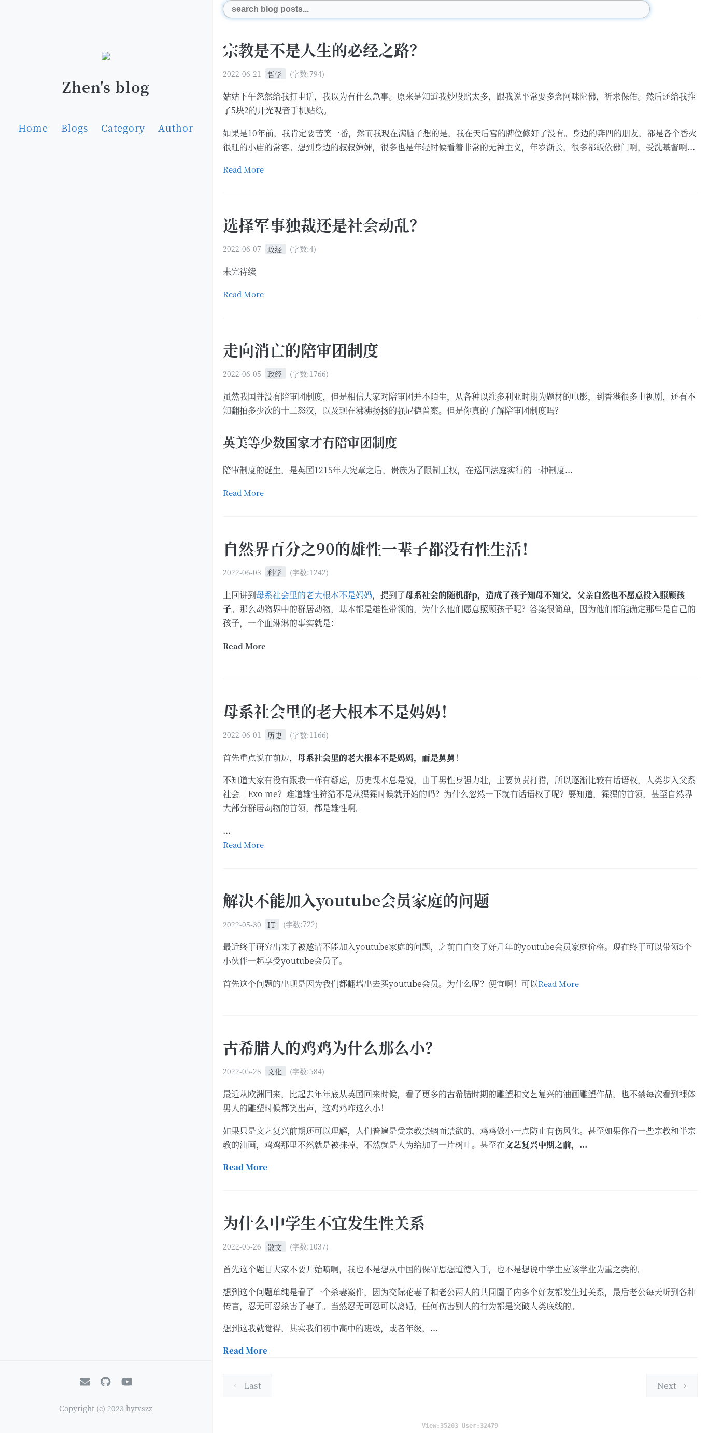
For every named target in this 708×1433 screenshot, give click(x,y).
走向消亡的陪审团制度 (300, 349)
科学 (275, 572)
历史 (275, 735)
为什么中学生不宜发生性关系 (324, 1222)
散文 (275, 1246)
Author (175, 127)
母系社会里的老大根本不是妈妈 (314, 595)
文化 (275, 1071)
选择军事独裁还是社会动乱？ (324, 224)
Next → (672, 1386)
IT (272, 924)
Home (33, 127)
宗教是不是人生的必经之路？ (324, 49)
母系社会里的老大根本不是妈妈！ (339, 710)
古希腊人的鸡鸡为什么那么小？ (332, 1046)
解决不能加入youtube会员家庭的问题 (356, 899)
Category (123, 127)
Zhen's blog (106, 86)
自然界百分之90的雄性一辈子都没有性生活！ (380, 547)
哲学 (275, 73)
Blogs (74, 127)
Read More (243, 169)
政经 (275, 249)
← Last (247, 1386)
